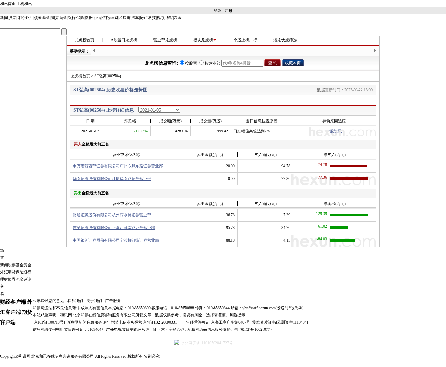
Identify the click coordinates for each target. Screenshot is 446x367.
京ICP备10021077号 (257, 329)
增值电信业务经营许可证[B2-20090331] (144, 322)
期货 (55, 17)
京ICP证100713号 (49, 322)
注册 (228, 10)
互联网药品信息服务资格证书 (212, 329)
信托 (106, 17)
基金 (46, 17)
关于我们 (94, 300)
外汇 (29, 17)
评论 (21, 17)
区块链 (125, 17)
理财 (114, 17)
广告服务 (113, 300)
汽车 (135, 17)
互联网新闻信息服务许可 (88, 322)
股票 (12, 17)
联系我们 (75, 300)
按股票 (191, 63)
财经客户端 (13, 302)
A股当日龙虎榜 (124, 40)
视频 (161, 17)
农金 (178, 17)
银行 (72, 17)
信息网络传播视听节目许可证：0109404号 (69, 329)
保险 (80, 17)
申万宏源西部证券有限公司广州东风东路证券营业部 (118, 166)
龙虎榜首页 (84, 40)
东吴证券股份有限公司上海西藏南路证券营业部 (114, 227)
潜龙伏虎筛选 (285, 40)
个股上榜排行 (245, 40)
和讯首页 (8, 3)
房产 (144, 17)
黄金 (63, 17)
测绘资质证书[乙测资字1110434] (280, 322)
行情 (97, 17)
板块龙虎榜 (203, 40)
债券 (38, 17)
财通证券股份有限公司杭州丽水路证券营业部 (112, 215)
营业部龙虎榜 (165, 40)
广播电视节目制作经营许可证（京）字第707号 (146, 329)
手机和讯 (24, 3)
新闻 (4, 17)
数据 (89, 17)
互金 (20, 279)
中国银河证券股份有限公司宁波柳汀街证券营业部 (116, 240)
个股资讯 (334, 131)
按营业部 (212, 63)
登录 (217, 10)
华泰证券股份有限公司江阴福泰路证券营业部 (112, 178)
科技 (152, 17)
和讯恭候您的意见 (48, 300)
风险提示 (237, 315)
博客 (169, 17)
